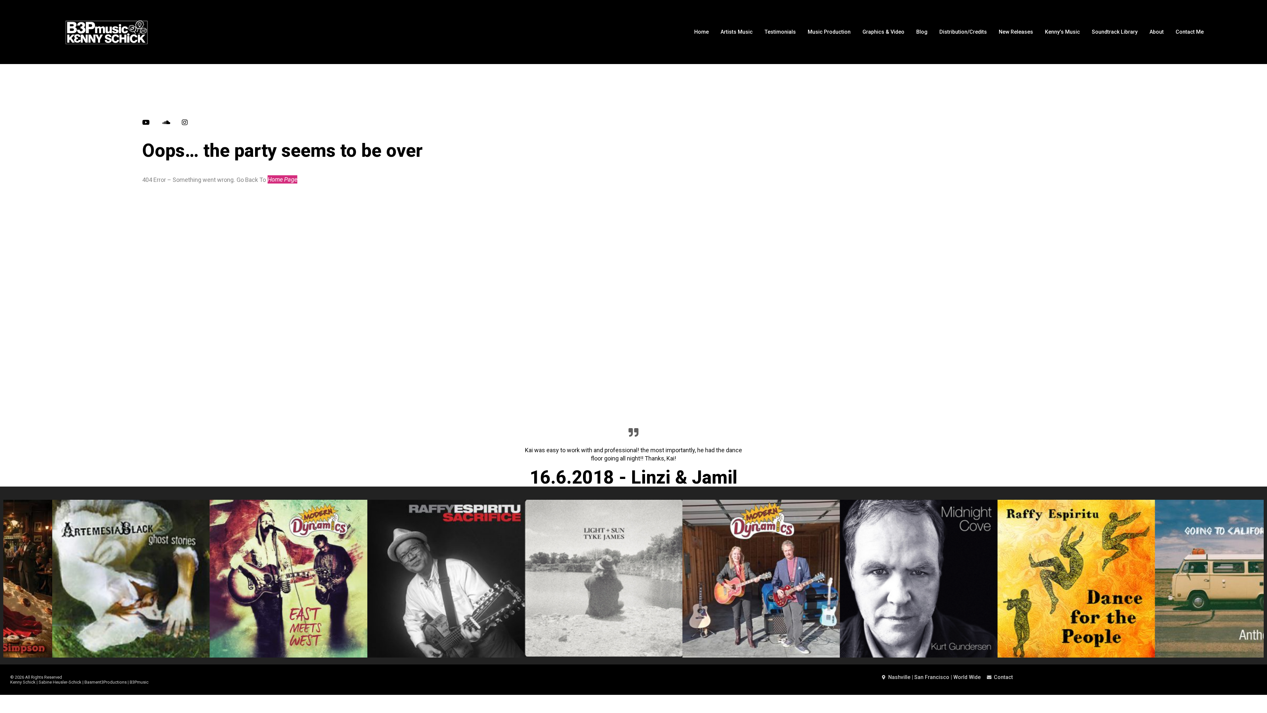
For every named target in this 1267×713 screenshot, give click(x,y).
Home (701, 32)
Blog (921, 32)
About (1157, 32)
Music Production (829, 32)
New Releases (1016, 32)
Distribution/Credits (963, 32)
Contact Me (1190, 32)
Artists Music (737, 32)
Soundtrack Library (1115, 32)
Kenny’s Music (1062, 32)
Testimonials (780, 32)
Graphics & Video (883, 32)
